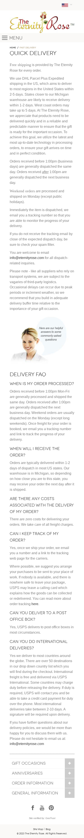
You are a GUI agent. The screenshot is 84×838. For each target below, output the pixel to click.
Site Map (38, 829)
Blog (48, 829)
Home (13, 47)
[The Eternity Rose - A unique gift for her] (42, 22)
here (34, 604)
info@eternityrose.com (27, 258)
